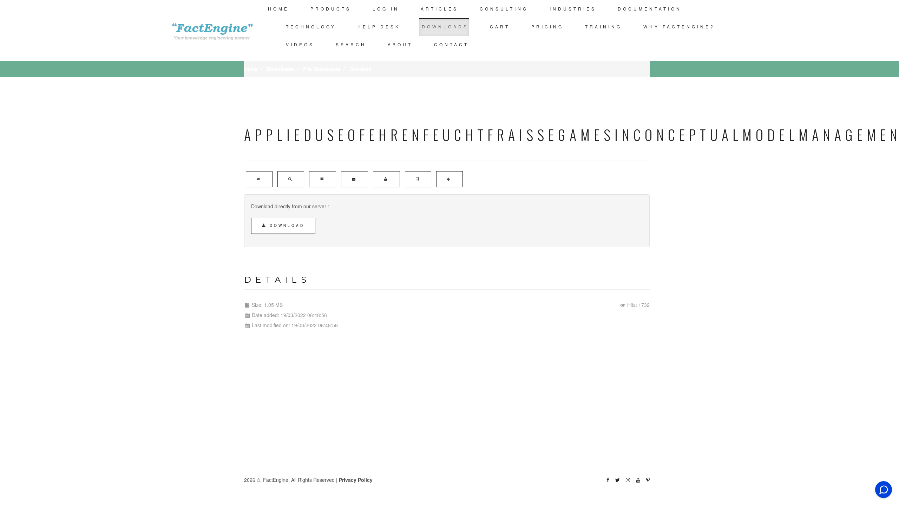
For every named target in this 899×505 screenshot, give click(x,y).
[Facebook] (607, 480)
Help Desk (378, 26)
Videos (300, 44)
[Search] (290, 179)
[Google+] (638, 480)
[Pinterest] (648, 480)
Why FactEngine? (679, 26)
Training (603, 26)
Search (351, 44)
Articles (439, 9)
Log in (386, 9)
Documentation (650, 9)
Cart (500, 26)
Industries (573, 9)
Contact (451, 44)
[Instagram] (628, 480)
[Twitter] (617, 480)
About (400, 44)
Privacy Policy (356, 479)
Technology (311, 26)
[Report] (386, 179)
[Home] (259, 179)
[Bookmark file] (418, 179)
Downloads (445, 26)
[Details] (322, 179)
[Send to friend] (354, 179)
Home (278, 9)
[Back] (449, 179)
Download (285, 225)
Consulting (504, 9)
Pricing (547, 26)
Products (330, 9)
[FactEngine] (212, 30)
